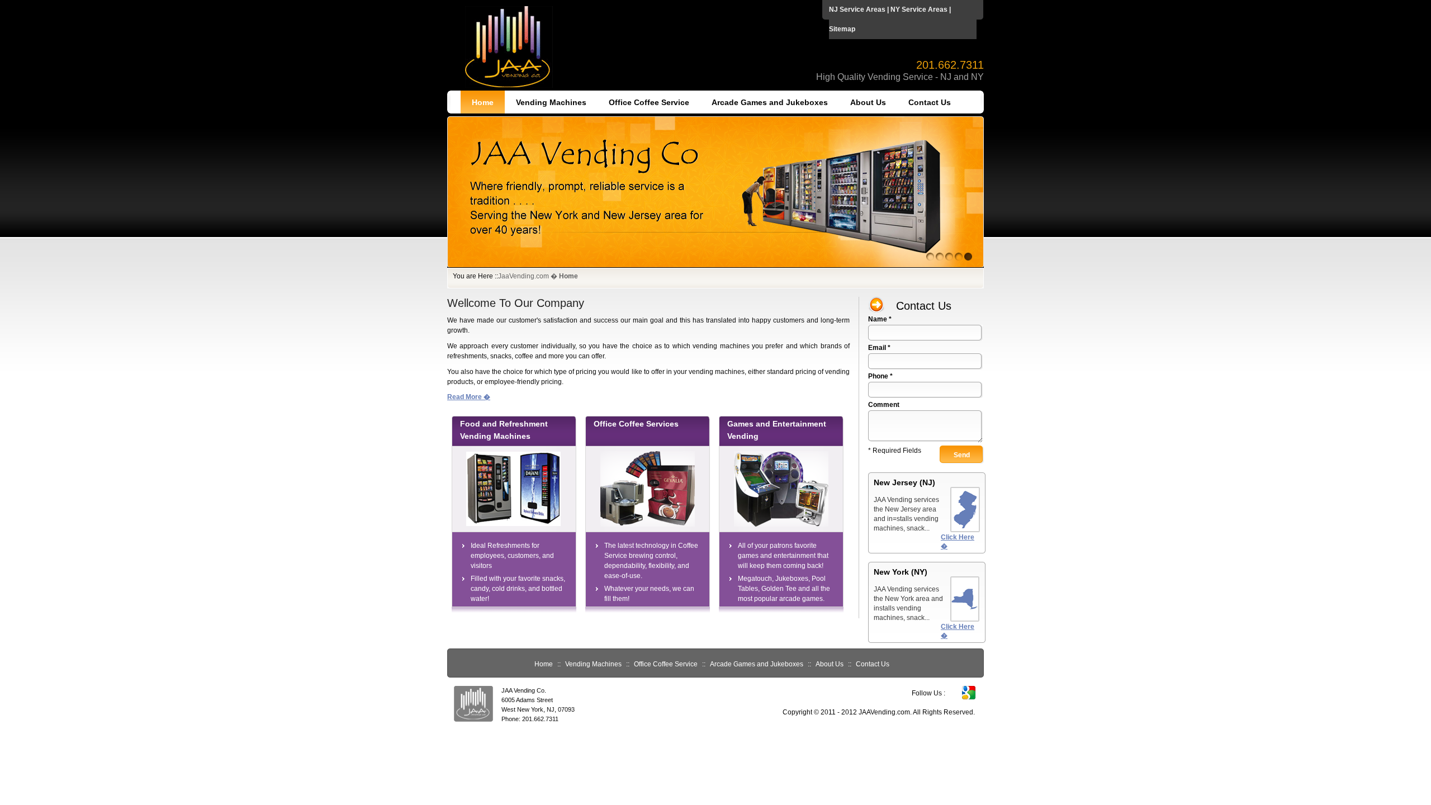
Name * (880, 319)
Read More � (468, 397)
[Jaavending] (509, 85)
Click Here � (957, 541)
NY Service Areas (918, 9)
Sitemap (842, 29)
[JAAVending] (715, 265)
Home (483, 102)
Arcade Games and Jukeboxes (770, 102)
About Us (868, 102)
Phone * (880, 376)
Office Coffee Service (649, 102)
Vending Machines (551, 102)
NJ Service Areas (857, 9)
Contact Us (929, 102)
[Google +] (968, 697)
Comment (883, 405)
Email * (879, 348)
